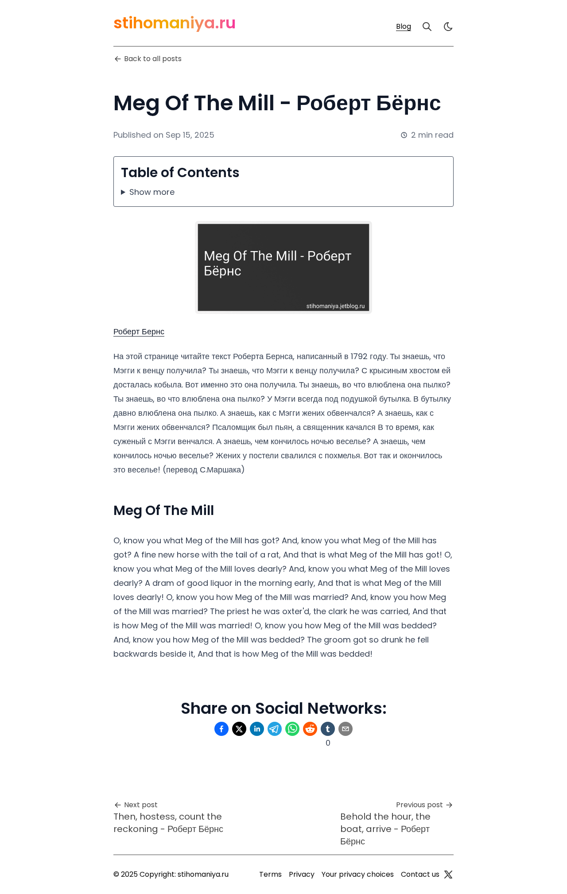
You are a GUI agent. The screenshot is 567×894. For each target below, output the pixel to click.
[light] (448, 26)
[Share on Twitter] (239, 729)
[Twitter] (448, 874)
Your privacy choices (358, 874)
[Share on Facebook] (221, 729)
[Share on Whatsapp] (292, 729)
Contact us (420, 874)
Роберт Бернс (138, 331)
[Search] (427, 26)
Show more (152, 191)
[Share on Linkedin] (257, 729)
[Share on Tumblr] (328, 729)
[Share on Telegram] (275, 729)
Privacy (302, 874)
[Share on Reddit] (310, 729)
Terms (270, 874)
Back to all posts (153, 59)
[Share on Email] (345, 729)
